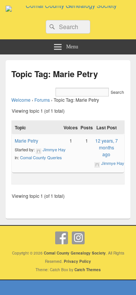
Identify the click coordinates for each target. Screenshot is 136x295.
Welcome (21, 99)
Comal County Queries (41, 157)
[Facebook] (61, 237)
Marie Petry (26, 140)
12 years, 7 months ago (106, 147)
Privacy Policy (77, 261)
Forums (42, 99)
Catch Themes (87, 269)
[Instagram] (78, 237)
